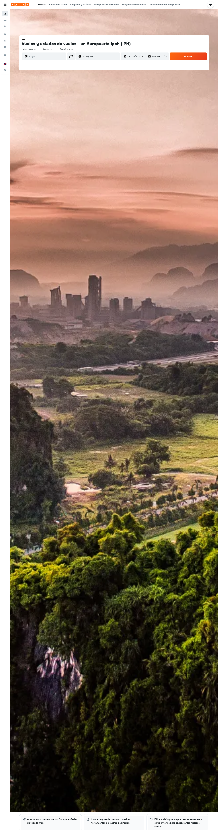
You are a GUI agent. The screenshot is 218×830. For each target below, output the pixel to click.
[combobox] (30, 49)
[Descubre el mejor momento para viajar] (5, 47)
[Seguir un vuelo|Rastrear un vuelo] (5, 41)
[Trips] (5, 55)
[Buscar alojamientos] (5, 20)
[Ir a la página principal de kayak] (20, 4)
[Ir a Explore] (5, 35)
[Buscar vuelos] (5, 14)
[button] (5, 4)
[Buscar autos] (5, 26)
